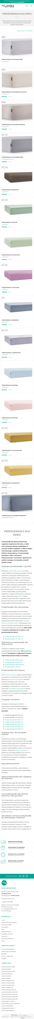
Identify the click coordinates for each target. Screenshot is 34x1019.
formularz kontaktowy (7, 949)
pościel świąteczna (6, 973)
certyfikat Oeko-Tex (7, 934)
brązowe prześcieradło (16, 679)
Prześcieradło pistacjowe (14, 660)
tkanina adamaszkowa (7, 1010)
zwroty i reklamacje (7, 956)
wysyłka (3, 958)
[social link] (20, 876)
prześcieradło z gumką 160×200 (10, 1003)
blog (2, 929)
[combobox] (25, 31)
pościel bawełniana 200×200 (9, 996)
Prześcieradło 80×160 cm (14, 720)
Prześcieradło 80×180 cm (14, 722)
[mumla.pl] (7, 5)
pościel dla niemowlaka (8, 967)
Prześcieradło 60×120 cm (14, 637)
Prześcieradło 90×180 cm (14, 727)
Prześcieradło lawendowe (14, 664)
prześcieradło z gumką (15, 571)
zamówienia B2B (6, 925)
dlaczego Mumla (6, 931)
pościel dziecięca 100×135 (8, 990)
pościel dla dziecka (21, 750)
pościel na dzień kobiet (8, 983)
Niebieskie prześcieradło (17, 688)
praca (3, 941)
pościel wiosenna (6, 976)
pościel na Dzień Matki (7, 985)
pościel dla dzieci (6, 969)
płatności (4, 954)
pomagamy (4, 927)
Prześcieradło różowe (12, 667)
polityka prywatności (7, 938)
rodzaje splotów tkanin (8, 1008)
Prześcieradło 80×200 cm (14, 724)
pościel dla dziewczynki (8, 971)
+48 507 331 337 (14, 895)
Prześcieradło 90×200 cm (14, 729)
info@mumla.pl (6, 893)
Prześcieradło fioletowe (13, 662)
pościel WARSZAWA (7, 1006)
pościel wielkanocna (7, 987)
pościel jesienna (6, 978)
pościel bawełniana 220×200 (9, 999)
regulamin (4, 936)
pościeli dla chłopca (10, 675)
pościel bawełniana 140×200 (9, 992)
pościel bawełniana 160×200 (9, 994)
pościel (20, 596)
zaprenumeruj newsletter (8, 951)
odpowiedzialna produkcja (9, 922)
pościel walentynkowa (7, 980)
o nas (3, 920)
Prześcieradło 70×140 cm (14, 639)
